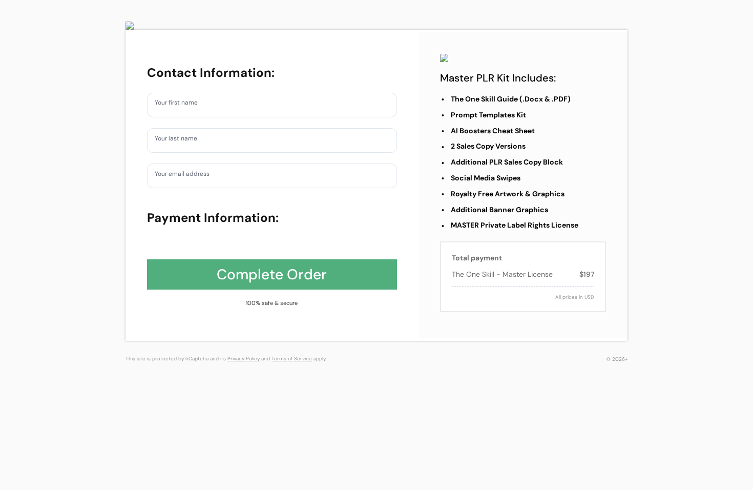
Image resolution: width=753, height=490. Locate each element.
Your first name (181, 104)
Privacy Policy (243, 358)
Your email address (187, 175)
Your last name (180, 140)
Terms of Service (291, 358)
